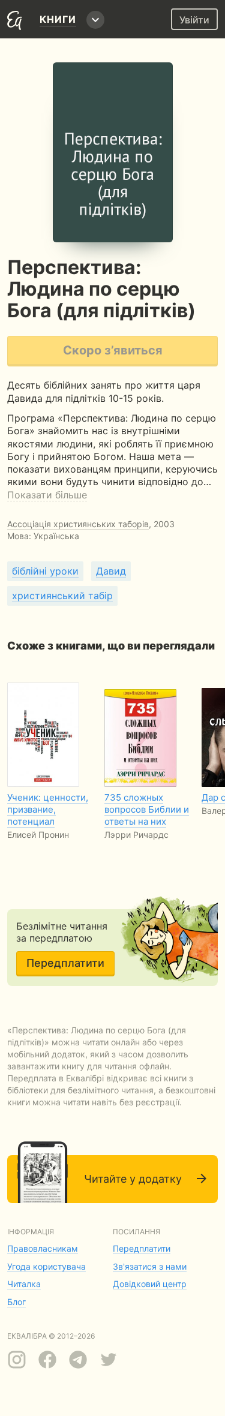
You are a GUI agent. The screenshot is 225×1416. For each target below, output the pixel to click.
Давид (111, 571)
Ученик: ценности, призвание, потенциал (47, 809)
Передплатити (65, 963)
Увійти (194, 20)
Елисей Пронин (38, 834)
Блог (16, 1302)
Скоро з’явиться (113, 350)
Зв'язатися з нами (150, 1266)
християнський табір (62, 596)
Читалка (24, 1284)
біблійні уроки (45, 571)
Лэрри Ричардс (136, 834)
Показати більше (47, 495)
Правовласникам (42, 1248)
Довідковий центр (150, 1284)
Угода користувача (46, 1266)
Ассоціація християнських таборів (78, 524)
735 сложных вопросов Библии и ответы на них (146, 809)
